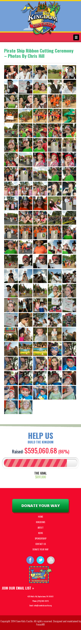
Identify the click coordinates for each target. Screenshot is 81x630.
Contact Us (40, 543)
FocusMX (40, 624)
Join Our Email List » (18, 588)
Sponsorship (40, 538)
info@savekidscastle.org (43, 605)
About (41, 527)
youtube (51, 559)
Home (40, 516)
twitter (40, 559)
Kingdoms (40, 522)
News (40, 533)
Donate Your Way (40, 505)
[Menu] (76, 37)
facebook (30, 559)
